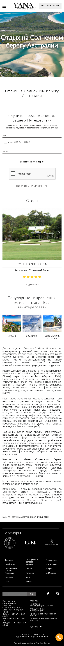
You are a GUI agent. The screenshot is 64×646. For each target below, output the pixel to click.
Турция (29, 582)
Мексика (29, 564)
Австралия (20, 270)
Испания (30, 573)
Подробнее (32, 284)
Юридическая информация (37, 610)
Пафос (49, 569)
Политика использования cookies (43, 620)
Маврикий (9, 573)
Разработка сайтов (24, 643)
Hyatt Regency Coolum (32, 264)
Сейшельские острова (52, 337)
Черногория (51, 560)
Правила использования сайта (43, 615)
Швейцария (32, 336)
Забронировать (50, 6)
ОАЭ (7, 582)
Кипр (28, 577)
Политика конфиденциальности (41, 605)
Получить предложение (32, 186)
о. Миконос (51, 573)
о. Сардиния (51, 564)
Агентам (34, 601)
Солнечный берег (39, 270)
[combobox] (8, 142)
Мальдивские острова (32, 561)
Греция (29, 569)
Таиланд (11, 336)
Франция (9, 577)
